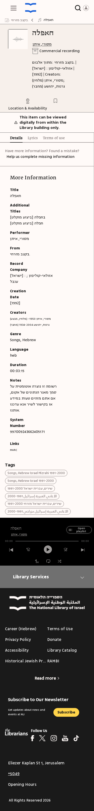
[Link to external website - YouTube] (65, 738)
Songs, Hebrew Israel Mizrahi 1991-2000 (36, 473)
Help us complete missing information (40, 156)
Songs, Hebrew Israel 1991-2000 (31, 481)
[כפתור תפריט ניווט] (13, 8)
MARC (13, 450)
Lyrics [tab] (33, 138)
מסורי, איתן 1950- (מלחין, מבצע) (30, 319)
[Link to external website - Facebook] (32, 738)
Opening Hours (22, 785)
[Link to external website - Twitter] (42, 738)
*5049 (14, 774)
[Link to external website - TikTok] (76, 738)
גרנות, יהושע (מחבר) (48, 86)
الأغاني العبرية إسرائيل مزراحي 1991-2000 (38, 511)
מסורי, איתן (42, 44)
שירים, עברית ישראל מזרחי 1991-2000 (34, 504)
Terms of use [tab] (54, 138)
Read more (45, 678)
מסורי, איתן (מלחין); (48, 80)
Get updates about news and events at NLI (26, 712)
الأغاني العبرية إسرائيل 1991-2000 (32, 496)
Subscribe (66, 712)
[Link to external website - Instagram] (54, 738)
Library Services (31, 577)
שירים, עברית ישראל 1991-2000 (30, 488)
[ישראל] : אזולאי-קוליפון (52, 68)
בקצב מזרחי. (64, 62)
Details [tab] (16, 138)
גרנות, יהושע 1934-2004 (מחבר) (30, 325)
